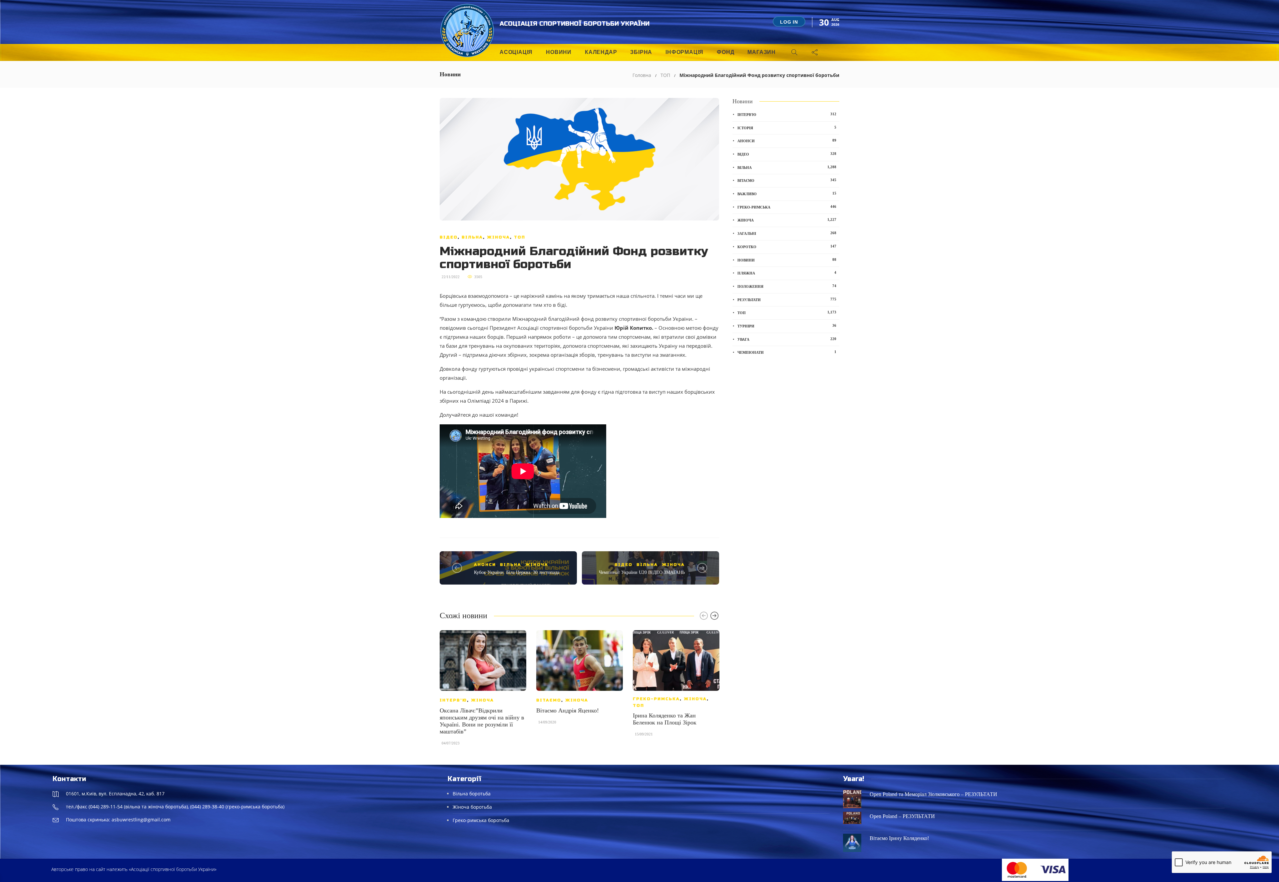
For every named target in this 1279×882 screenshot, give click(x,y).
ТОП (665, 75)
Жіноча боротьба (472, 807)
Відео (449, 237)
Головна (642, 75)
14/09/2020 (547, 722)
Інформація (684, 52)
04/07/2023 (451, 743)
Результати (786, 299)
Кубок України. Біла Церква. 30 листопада (516, 572)
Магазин (761, 52)
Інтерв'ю (453, 700)
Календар (601, 52)
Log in (789, 22)
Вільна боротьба (472, 793)
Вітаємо (548, 700)
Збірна (641, 52)
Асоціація (516, 52)
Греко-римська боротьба (481, 820)
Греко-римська (656, 698)
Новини (559, 52)
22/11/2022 (451, 277)
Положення (786, 286)
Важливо (786, 193)
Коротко (786, 246)
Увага (786, 339)
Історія (786, 127)
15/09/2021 (644, 734)
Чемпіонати (786, 352)
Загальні (786, 233)
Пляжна (786, 272)
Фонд (725, 52)
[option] (483, 691)
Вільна (472, 237)
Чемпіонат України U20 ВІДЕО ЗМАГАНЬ (642, 572)
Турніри (786, 325)
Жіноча (498, 237)
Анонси (485, 564)
